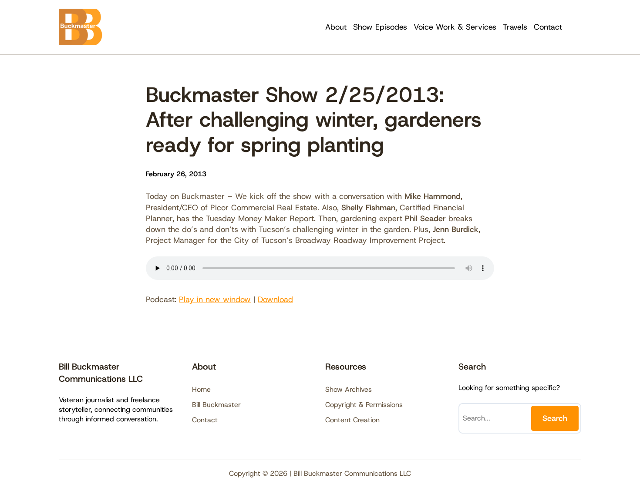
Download (275, 299)
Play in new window (215, 299)
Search (554, 418)
